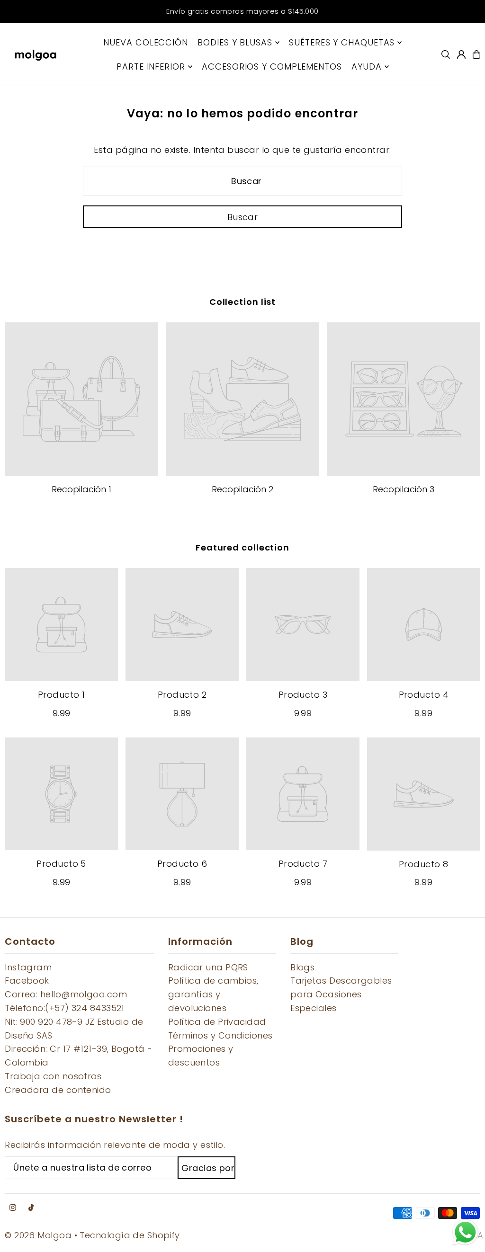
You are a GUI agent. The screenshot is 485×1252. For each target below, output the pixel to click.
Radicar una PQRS (208, 967)
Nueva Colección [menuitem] (145, 42)
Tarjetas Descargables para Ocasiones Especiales (341, 994)
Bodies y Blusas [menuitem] (235, 42)
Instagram (28, 967)
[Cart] (476, 54)
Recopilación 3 (403, 489)
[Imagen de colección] (81, 399)
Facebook (27, 980)
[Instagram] (12, 1208)
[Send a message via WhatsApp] (465, 1232)
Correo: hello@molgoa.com (66, 994)
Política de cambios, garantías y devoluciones (213, 994)
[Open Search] (445, 54)
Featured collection (242, 547)
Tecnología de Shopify (130, 1235)
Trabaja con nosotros (53, 1076)
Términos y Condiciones (220, 1035)
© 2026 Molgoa (38, 1235)
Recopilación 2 (242, 489)
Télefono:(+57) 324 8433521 (65, 1008)
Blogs (302, 967)
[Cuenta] (461, 54)
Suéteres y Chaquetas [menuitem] (342, 42)
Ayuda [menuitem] (366, 66)
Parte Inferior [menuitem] (151, 66)
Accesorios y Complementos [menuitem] (272, 66)
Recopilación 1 (81, 489)
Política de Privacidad (217, 1022)
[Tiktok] (31, 1208)
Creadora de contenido (58, 1090)
